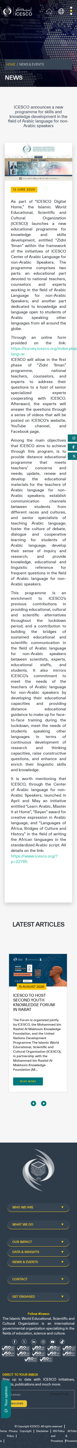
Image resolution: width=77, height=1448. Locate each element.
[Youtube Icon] (52, 1342)
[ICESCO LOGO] (38, 1172)
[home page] (18, 11)
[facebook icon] (14, 1342)
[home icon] (49, 11)
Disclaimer (42, 1431)
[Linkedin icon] (34, 1342)
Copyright (26, 1431)
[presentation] (33, 1103)
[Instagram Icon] (43, 1342)
